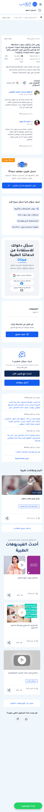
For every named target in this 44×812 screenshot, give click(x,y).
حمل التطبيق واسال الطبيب (24, 185)
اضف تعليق (20, 334)
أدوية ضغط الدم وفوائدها (27, 221)
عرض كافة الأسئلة (22, 458)
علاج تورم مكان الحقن (30, 498)
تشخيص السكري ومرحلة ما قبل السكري (24, 626)
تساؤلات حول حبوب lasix (28, 214)
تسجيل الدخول (30, 10)
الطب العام (18, 18)
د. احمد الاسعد (25, 121)
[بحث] (39, 10)
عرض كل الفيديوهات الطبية (22, 703)
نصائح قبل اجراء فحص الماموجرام (23, 673)
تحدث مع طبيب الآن (22, 373)
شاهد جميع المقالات (22, 528)
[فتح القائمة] (40, 4)
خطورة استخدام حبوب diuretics (25, 227)
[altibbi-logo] (28, 4)
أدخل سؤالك (22, 382)
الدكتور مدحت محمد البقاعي (20, 91)
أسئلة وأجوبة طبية (30, 18)
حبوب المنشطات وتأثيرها (24, 208)
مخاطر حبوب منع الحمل (28, 578)
